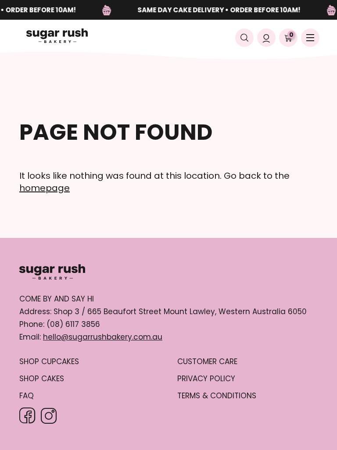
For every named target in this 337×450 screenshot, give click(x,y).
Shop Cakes (41, 379)
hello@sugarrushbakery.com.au (102, 337)
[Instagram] (49, 416)
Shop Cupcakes (49, 362)
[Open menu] (310, 37)
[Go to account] (266, 37)
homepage (44, 188)
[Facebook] (27, 415)
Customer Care (207, 362)
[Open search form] (244, 37)
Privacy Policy (206, 379)
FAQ (26, 396)
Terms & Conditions (216, 396)
